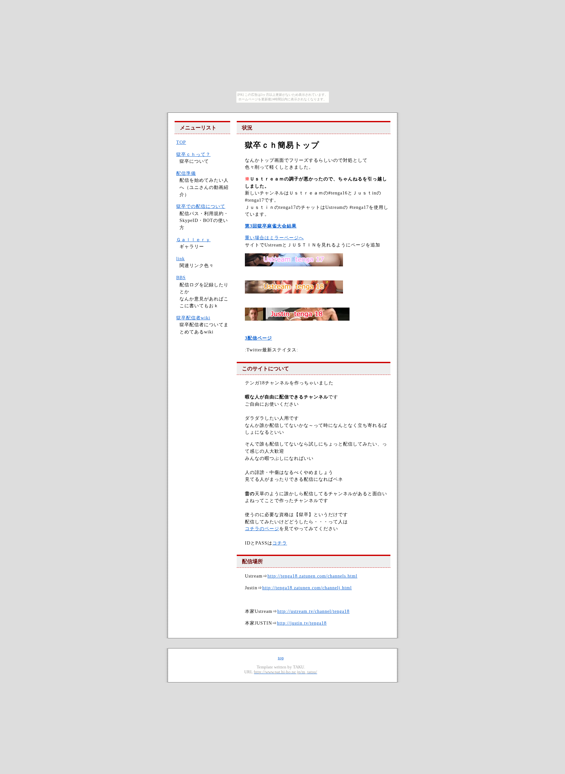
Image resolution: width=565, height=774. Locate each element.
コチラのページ (262, 528)
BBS (181, 277)
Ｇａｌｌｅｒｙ (193, 239)
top (281, 658)
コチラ (279, 543)
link (180, 258)
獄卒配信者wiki (193, 317)
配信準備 (186, 173)
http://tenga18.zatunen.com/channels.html (312, 576)
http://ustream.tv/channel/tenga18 (313, 611)
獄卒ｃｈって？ (193, 154)
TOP (181, 142)
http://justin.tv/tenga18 (302, 623)
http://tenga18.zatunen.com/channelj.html (307, 587)
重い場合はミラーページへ (274, 237)
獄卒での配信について (200, 206)
